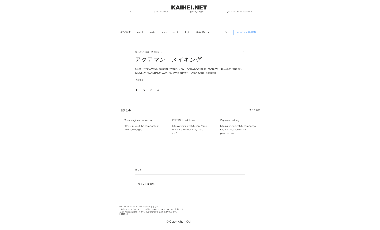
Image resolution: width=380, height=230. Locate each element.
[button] (226, 32)
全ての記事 (125, 32)
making (139, 80)
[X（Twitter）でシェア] (143, 90)
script (175, 32)
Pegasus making (229, 120)
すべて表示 (254, 109)
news (164, 32)
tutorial (152, 32)
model (140, 32)
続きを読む (201, 32)
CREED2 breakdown (183, 120)
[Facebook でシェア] (136, 90)
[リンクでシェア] (158, 90)
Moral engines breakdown (138, 120)
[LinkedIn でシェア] (151, 90)
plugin (187, 32)
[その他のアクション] (243, 52)
